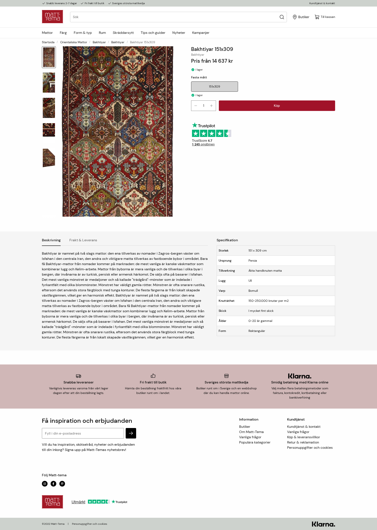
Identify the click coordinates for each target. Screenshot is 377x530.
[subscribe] (131, 433)
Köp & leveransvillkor (303, 437)
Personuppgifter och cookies (310, 447)
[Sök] (282, 17)
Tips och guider (153, 32)
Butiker (244, 426)
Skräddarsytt (123, 32)
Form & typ (83, 32)
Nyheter (178, 32)
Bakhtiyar (99, 42)
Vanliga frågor (250, 437)
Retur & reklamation (303, 442)
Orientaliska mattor (73, 42)
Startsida (48, 42)
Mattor (47, 32)
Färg (63, 32)
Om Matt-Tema (251, 432)
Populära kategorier (255, 442)
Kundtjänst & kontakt (322, 3)
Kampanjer (200, 32)
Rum (102, 32)
